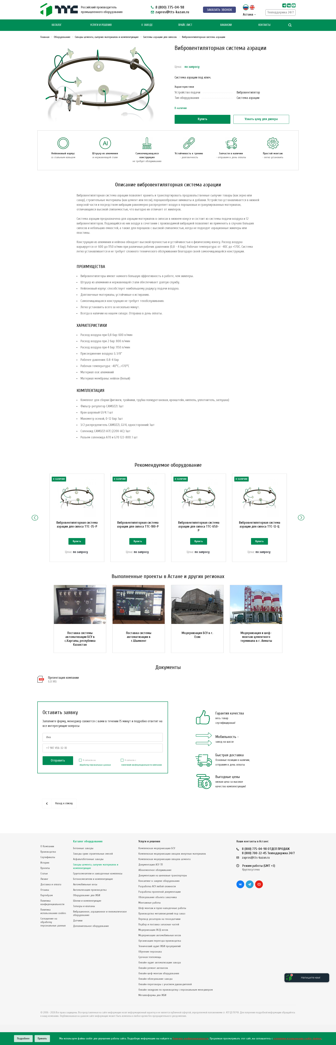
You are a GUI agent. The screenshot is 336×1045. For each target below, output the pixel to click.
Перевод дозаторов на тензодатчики (159, 919)
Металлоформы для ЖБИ (152, 995)
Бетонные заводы (83, 848)
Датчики (77, 920)
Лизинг (44, 879)
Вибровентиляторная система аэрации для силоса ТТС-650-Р (198, 526)
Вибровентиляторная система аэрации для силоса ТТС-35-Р (77, 524)
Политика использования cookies (53, 911)
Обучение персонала (150, 951)
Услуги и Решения (101, 25)
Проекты (45, 868)
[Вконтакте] (240, 884)
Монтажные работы (149, 902)
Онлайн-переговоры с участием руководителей (165, 984)
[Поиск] (290, 25)
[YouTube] (259, 884)
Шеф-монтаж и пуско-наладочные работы (162, 908)
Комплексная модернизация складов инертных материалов (172, 853)
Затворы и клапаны (84, 906)
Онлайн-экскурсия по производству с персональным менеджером (175, 989)
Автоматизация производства (90, 889)
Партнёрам (46, 895)
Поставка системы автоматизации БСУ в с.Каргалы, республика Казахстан (80, 638)
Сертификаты (47, 857)
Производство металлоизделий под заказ (161, 913)
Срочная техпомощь (149, 957)
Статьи (44, 873)
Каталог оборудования (87, 841)
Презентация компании (63, 678)
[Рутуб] (294, 5)
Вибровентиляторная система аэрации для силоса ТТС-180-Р (138, 524)
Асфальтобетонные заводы (88, 859)
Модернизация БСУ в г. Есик (197, 635)
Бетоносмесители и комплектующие (93, 879)
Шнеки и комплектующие (87, 900)
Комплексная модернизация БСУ (156, 848)
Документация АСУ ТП (150, 864)
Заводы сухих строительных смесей (93, 853)
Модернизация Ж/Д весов (153, 930)
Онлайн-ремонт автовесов (153, 968)
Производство (48, 851)
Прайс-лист (185, 25)
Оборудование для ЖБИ (86, 895)
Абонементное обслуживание (155, 870)
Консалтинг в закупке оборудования (158, 881)
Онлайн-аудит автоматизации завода (159, 962)
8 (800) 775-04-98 (169, 7)
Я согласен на (95, 762)
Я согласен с (141, 762)
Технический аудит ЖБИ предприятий (159, 946)
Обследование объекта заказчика (157, 897)
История (44, 862)
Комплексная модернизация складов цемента (164, 859)
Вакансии (226, 25)
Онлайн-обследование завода (155, 978)
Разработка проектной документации (159, 891)
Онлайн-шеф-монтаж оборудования (158, 973)
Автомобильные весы (85, 884)
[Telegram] (284, 5)
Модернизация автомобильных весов (159, 935)
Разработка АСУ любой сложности (157, 886)
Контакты (264, 25)
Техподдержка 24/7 (280, 12)
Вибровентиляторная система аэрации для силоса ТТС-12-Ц (259, 524)
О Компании (47, 846)
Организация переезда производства (159, 940)
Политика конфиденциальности (52, 902)
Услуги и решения (149, 841)
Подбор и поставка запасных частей (158, 924)
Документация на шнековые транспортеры (162, 875)
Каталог (57, 25)
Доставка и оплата (50, 884)
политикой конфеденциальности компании (141, 764)
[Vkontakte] (289, 5)
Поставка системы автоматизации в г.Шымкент (138, 637)
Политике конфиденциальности (190, 1038)
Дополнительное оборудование (91, 926)
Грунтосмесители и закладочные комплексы (97, 873)
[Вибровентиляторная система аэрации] (100, 84)
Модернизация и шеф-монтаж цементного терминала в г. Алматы (256, 637)
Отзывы (44, 889)
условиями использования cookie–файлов (297, 1038)
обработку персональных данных (95, 764)
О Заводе (147, 25)
